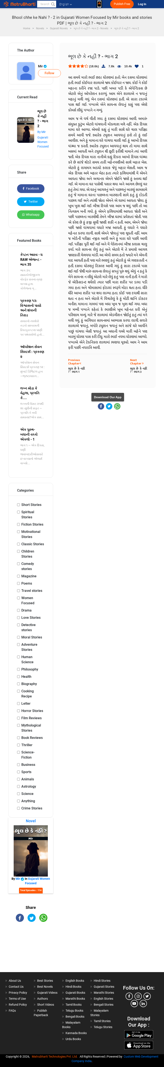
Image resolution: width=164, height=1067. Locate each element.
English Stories (103, 998)
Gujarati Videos (47, 992)
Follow (49, 73)
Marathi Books (75, 998)
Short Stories (31, 505)
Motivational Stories (30, 534)
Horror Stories (32, 711)
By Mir (41, 132)
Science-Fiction (28, 754)
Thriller (26, 745)
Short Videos (45, 1004)
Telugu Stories (103, 1027)
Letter (26, 704)
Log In (142, 4)
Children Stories (27, 554)
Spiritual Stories (27, 514)
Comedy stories (27, 566)
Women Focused (27, 600)
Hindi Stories (102, 980)
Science (27, 794)
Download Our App (108, 397)
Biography (29, 684)
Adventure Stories (29, 647)
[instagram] (138, 996)
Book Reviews (32, 738)
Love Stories (31, 618)
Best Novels (45, 986)
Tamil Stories (102, 1021)
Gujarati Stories (104, 986)
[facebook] (129, 996)
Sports (26, 772)
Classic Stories (32, 544)
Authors (42, 998)
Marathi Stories (104, 992)
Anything (28, 801)
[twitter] (147, 996)
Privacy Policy (18, 992)
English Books (75, 980)
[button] (52, 4)
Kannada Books (76, 1033)
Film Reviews (31, 718)
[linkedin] (143, 1003)
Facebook (32, 188)
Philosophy (29, 669)
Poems (26, 583)
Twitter (33, 201)
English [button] (64, 4)
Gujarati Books (75, 992)
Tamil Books (74, 1004)
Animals (27, 779)
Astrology (28, 786)
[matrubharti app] (99, 4)
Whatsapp (33, 214)
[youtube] (134, 1003)
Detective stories (28, 627)
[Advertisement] (30, 950)
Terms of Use (17, 998)
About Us (15, 980)
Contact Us (16, 986)
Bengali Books (75, 1016)
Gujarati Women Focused (43, 142)
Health (26, 677)
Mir (41, 66)
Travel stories (31, 591)
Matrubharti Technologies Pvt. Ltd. (55, 1056)
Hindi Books (73, 986)
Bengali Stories (103, 1004)
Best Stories (45, 980)
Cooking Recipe (27, 693)
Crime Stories (31, 808)
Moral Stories (31, 637)
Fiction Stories (32, 524)
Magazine (29, 576)
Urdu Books (73, 1039)
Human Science (27, 659)
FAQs (12, 1010)
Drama (26, 610)
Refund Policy (18, 1004)
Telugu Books (74, 1010)
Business (28, 765)
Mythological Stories (31, 727)
